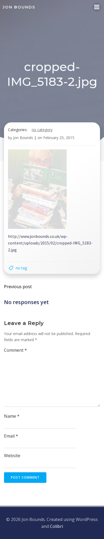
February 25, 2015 (58, 137)
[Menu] (96, 7)
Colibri (56, 526)
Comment (15, 350)
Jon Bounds (23, 137)
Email (11, 436)
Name (11, 416)
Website (12, 455)
